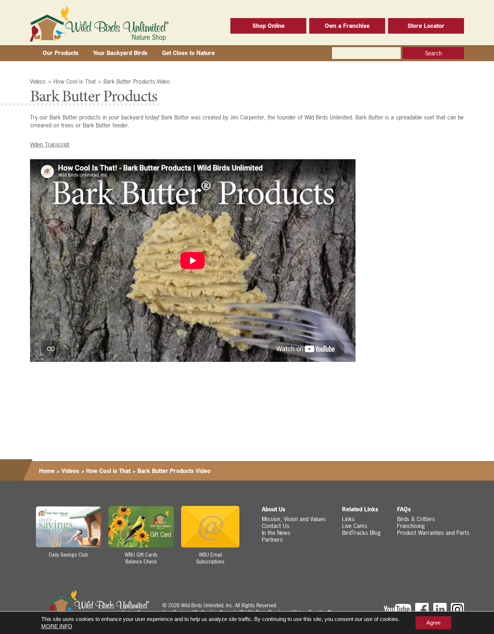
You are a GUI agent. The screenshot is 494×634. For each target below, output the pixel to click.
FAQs (404, 509)
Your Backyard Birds (120, 53)
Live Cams (354, 526)
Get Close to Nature (188, 53)
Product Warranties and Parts (433, 533)
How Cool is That (75, 81)
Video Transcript (49, 144)
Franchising (411, 526)
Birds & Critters (416, 519)
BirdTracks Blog (361, 533)
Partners (272, 540)
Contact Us (275, 526)
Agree (433, 623)
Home (47, 471)
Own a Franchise (347, 26)
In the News (276, 533)
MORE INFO (56, 626)
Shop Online (268, 26)
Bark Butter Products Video (136, 81)
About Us (273, 509)
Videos (38, 81)
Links (348, 519)
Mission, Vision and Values (294, 519)
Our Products (60, 53)
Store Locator (426, 26)
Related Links (360, 509)
